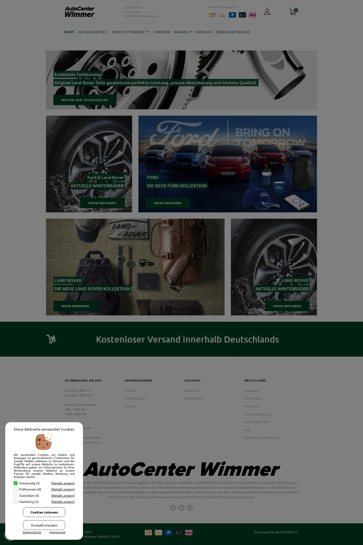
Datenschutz (32, 532)
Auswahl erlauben (44, 525)
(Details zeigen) (63, 483)
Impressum (58, 532)
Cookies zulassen (44, 512)
